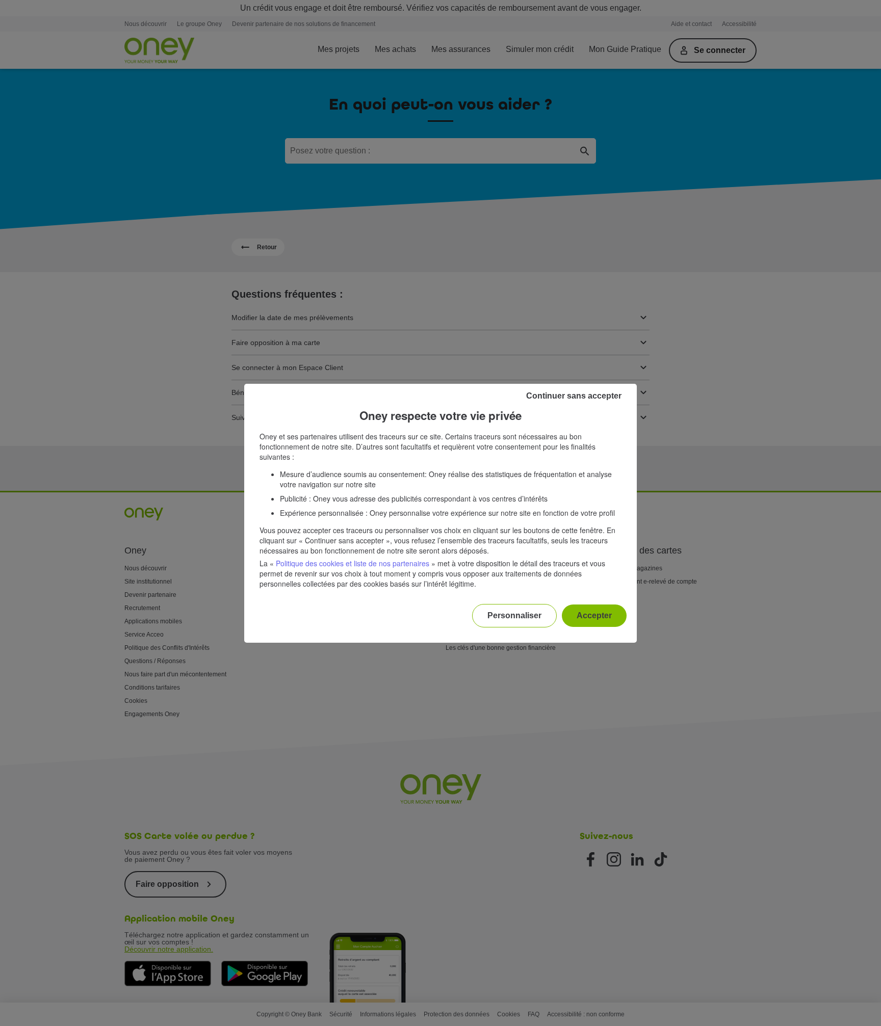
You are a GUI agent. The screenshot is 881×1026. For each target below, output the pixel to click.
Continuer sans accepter (573, 395)
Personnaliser (514, 615)
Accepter (594, 615)
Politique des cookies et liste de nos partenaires (352, 563)
